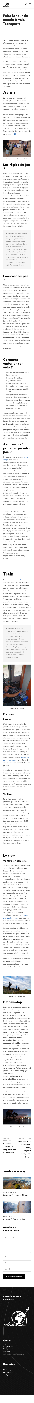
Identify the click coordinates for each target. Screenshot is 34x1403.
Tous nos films (8, 1346)
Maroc (22, 580)
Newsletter (7, 1351)
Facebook (9, 1375)
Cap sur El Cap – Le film (14, 1219)
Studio (5, 1349)
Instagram (10, 1370)
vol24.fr (15, 134)
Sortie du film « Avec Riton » (15, 1195)
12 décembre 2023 (9, 1216)
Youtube (9, 1372)
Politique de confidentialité (13, 1354)
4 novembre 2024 (9, 1192)
